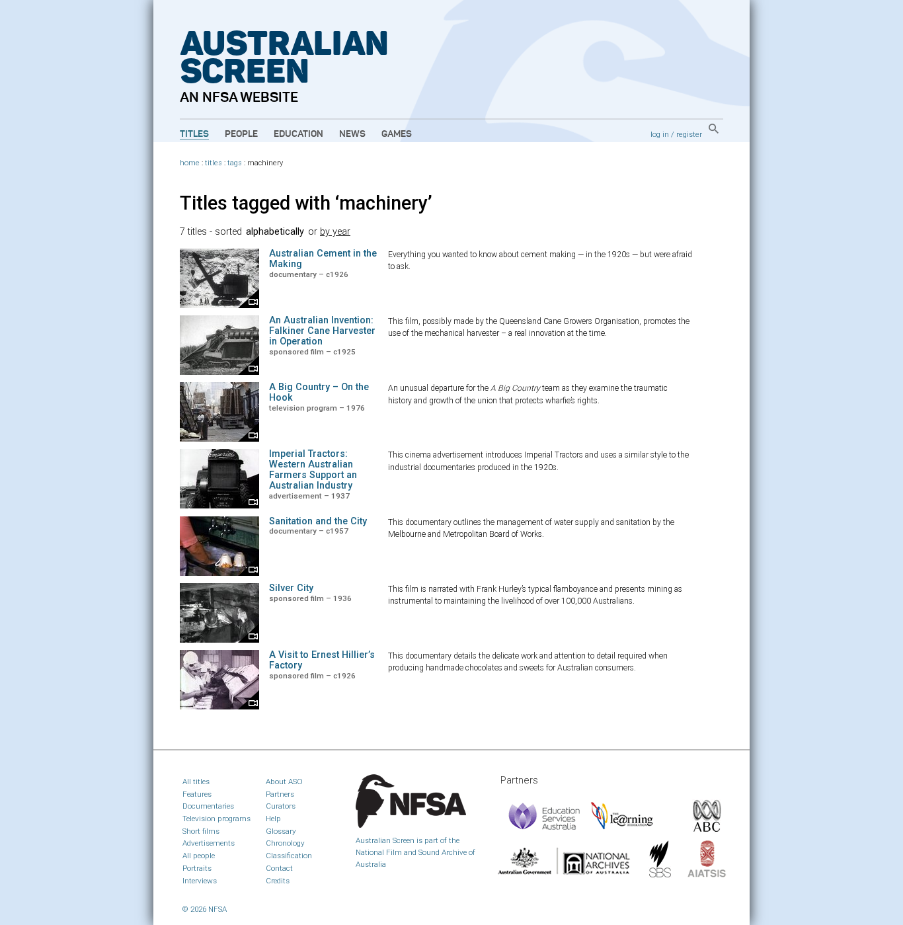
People (241, 134)
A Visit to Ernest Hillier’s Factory (322, 660)
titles (213, 163)
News (352, 134)
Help (273, 818)
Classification (289, 855)
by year (335, 231)
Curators (280, 806)
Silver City (291, 588)
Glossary (281, 831)
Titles (194, 134)
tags (234, 163)
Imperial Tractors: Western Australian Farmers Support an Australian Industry (313, 469)
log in (659, 134)
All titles (196, 781)
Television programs (216, 818)
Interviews (199, 880)
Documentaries (208, 806)
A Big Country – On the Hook (319, 392)
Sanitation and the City (318, 521)
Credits (278, 880)
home (190, 163)
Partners (280, 794)
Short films (200, 831)
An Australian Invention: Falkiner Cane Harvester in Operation (322, 331)
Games (396, 134)
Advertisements (208, 843)
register (689, 134)
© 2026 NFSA (204, 909)
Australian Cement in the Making (323, 259)
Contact (279, 868)
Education (298, 134)
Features (197, 794)
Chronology (285, 843)
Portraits (197, 868)
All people (198, 855)
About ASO (284, 781)
